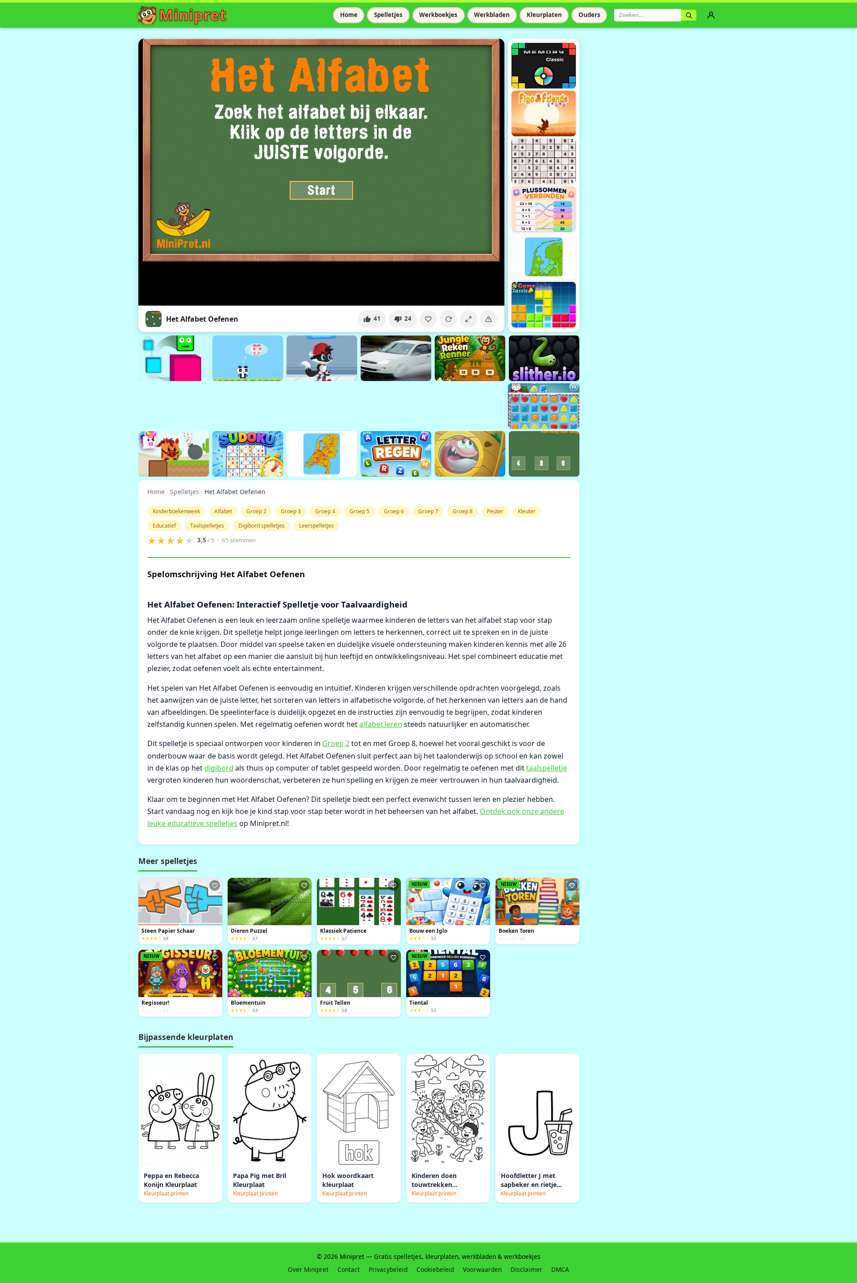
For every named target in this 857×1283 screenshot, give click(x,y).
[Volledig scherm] (468, 318)
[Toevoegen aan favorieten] (428, 318)
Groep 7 (428, 511)
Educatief (164, 525)
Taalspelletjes (207, 525)
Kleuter (527, 511)
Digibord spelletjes (261, 525)
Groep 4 (325, 511)
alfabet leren (380, 724)
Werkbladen (492, 15)
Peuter (495, 511)
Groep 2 (256, 511)
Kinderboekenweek (176, 511)
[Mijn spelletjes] (711, 15)
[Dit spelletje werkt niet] (488, 318)
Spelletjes (388, 15)
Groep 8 (463, 511)
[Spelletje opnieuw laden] (448, 318)
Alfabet (223, 511)
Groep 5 (359, 511)
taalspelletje (546, 768)
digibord (218, 768)
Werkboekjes (438, 15)
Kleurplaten (544, 15)
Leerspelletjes (316, 525)
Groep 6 (394, 511)
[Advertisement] (300, 405)
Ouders (589, 15)
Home (349, 15)
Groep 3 (291, 511)
